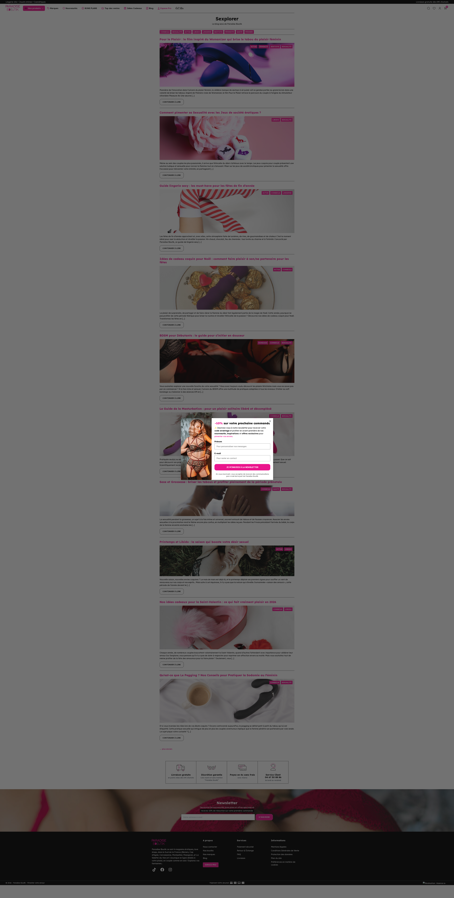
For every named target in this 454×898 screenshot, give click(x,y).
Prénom (218, 441)
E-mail (217, 453)
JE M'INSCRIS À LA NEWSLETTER (242, 467)
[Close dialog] (270, 421)
